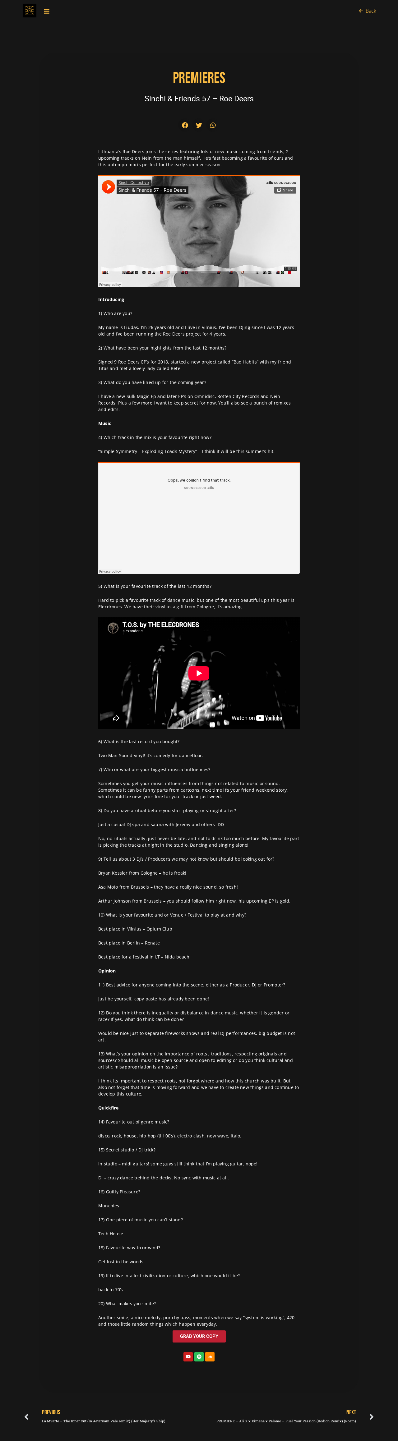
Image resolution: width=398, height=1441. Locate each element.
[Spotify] (199, 1356)
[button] (185, 125)
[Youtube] (188, 1356)
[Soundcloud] (210, 1356)
